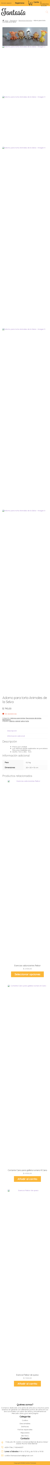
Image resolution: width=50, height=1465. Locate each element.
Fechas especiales (25, 1429)
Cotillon (25, 1420)
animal (17, 721)
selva (23, 721)
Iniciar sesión (6, 3)
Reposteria (13, 20)
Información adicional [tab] (16, 736)
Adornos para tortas (17, 718)
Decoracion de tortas (25, 20)
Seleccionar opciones (27, 974)
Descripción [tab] (12, 731)
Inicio (6, 20)
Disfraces (25, 1426)
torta (27, 721)
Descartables (25, 1423)
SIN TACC (25, 1436)
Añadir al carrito (27, 1178)
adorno (12, 721)
